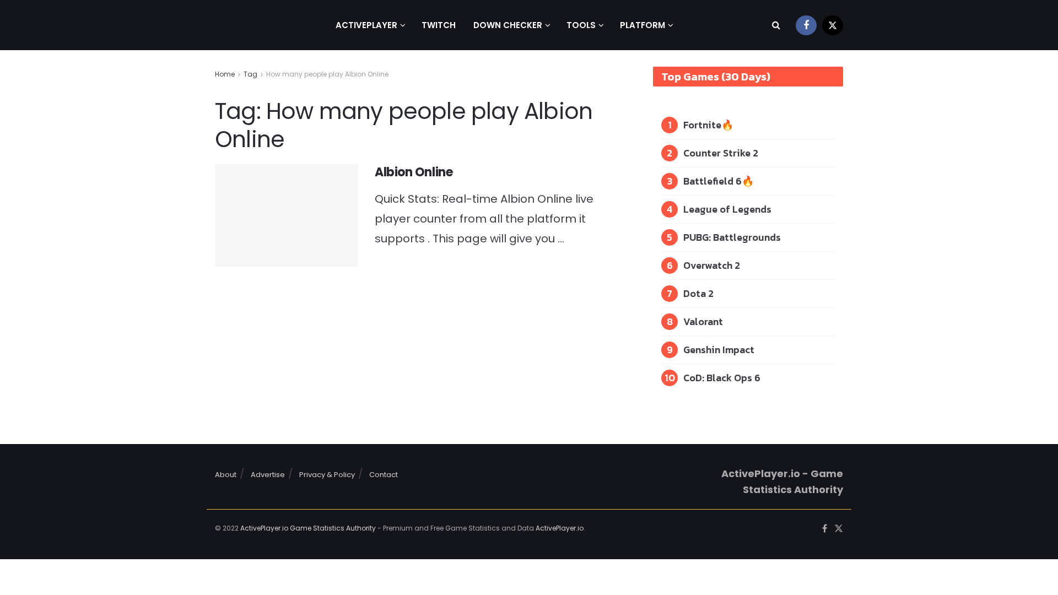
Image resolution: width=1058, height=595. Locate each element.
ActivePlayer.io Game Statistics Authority (308, 528)
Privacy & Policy (327, 474)
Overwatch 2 (711, 265)
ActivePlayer (366, 25)
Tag (250, 74)
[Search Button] (776, 25)
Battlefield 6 (712, 181)
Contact (383, 474)
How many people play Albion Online (327, 74)
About (225, 474)
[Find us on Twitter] (832, 25)
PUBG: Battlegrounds (732, 237)
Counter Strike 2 (720, 152)
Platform (642, 25)
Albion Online (413, 172)
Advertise (268, 474)
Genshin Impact (718, 349)
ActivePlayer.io (560, 528)
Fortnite (702, 124)
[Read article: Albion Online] (286, 215)
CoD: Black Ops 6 (721, 377)
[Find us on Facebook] (806, 25)
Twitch (439, 25)
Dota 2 (698, 293)
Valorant (703, 321)
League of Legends (727, 209)
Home (225, 74)
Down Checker (507, 25)
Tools (581, 25)
